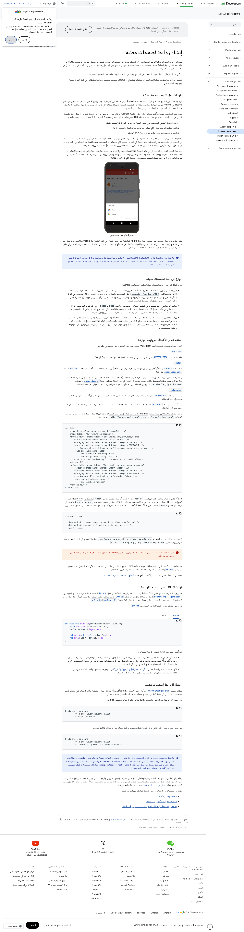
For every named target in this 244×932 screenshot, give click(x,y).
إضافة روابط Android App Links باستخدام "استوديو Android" (149, 806)
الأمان (201, 883)
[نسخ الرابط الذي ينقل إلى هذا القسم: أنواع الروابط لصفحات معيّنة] (143, 279)
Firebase (141, 913)
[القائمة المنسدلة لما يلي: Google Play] (134, 3)
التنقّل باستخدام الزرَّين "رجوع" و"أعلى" (130, 669)
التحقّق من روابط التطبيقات (155, 785)
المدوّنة (200, 897)
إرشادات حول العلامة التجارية (172, 925)
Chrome (154, 913)
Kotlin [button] (176, 615)
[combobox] (81, 3)
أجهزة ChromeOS (127, 880)
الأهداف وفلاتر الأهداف (167, 796)
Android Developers (174, 42)
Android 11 (96, 898)
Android (199, 874)
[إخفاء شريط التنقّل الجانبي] (210, 927)
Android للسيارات (128, 885)
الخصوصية (165, 889)
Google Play (144, 3)
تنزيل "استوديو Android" (57, 885)
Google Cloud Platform (121, 913)
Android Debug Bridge (158, 690)
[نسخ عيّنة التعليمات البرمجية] (180, 425)
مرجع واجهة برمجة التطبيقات (56, 880)
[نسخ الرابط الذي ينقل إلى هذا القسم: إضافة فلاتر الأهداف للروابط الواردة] (135, 340)
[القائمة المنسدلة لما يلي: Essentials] (200, 3)
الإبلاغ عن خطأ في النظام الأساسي (22, 871)
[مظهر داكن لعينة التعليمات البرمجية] (177, 425)
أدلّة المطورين (62, 876)
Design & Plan (186, 3)
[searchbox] (225, 24)
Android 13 (96, 889)
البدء (11, 39)
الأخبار (200, 892)
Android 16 (96, 876)
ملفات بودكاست (197, 901)
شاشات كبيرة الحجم (128, 871)
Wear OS (131, 876)
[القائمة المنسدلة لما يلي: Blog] (115, 3)
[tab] (176, 615)
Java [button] (164, 615)
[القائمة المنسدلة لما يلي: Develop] (157, 3)
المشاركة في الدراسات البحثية (23, 885)
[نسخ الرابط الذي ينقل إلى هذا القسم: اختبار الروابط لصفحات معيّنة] (142, 685)
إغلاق (24, 39)
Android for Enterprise (193, 878)
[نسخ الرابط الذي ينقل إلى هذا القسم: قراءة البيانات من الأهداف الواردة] (138, 587)
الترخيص (189, 925)
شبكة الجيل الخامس (162, 894)
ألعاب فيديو (165, 871)
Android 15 (96, 880)
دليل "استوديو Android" (58, 871)
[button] (227, 42)
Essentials (209, 3)
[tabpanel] (122, 632)
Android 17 (96, 871)
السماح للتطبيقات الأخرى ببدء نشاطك (119, 575)
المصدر (200, 888)
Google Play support (25, 880)
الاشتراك (32, 925)
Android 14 (96, 885)
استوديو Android (26, 3)
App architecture (229, 14)
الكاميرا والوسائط (163, 885)
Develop (165, 3)
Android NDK (61, 889)
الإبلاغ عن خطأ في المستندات (23, 876)
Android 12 (96, 894)
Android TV (130, 889)
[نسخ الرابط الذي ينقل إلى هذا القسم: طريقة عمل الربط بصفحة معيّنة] (139, 95)
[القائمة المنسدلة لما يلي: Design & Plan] (176, 3)
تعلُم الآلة (166, 876)
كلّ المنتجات (100, 913)
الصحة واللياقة (164, 880)
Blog (121, 3)
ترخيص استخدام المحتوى (119, 819)
